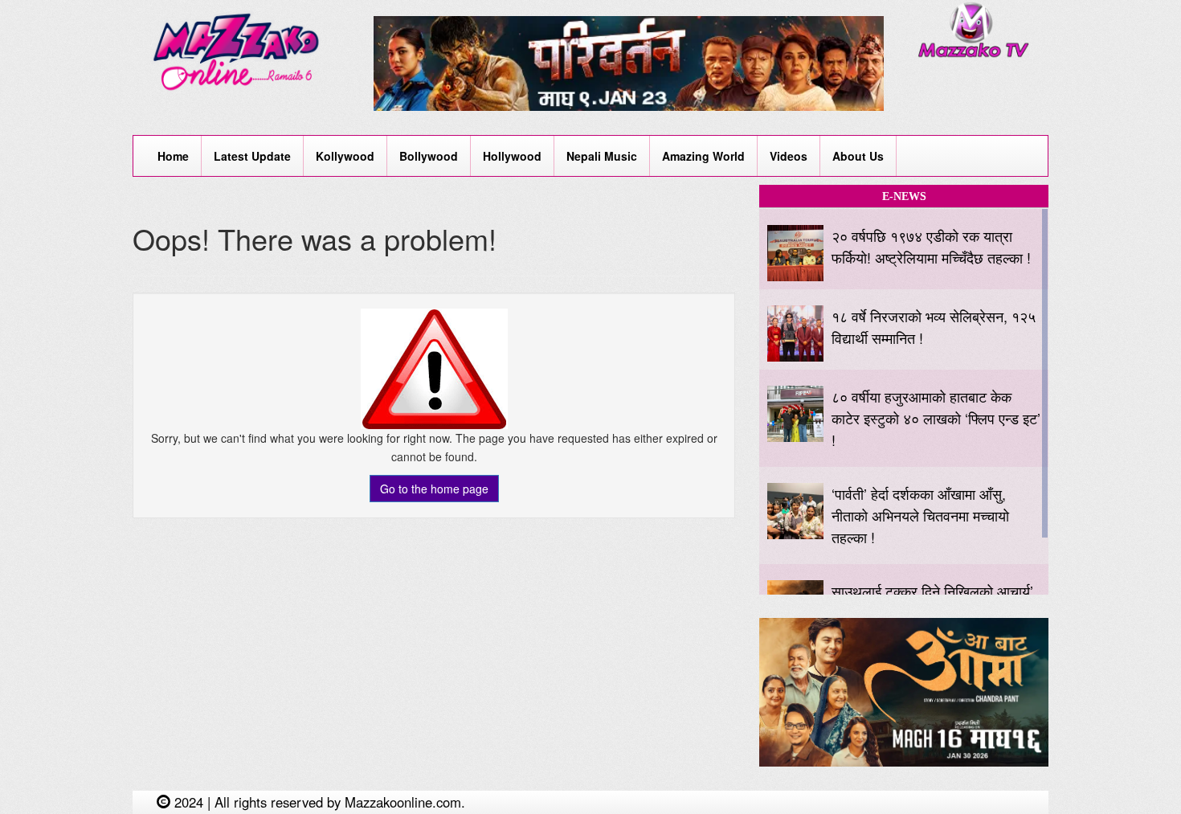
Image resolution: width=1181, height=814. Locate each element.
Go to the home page (434, 489)
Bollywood (428, 156)
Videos (788, 156)
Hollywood (512, 156)
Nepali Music (601, 156)
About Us (858, 156)
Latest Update (252, 156)
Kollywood (345, 156)
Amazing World (703, 156)
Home (173, 156)
